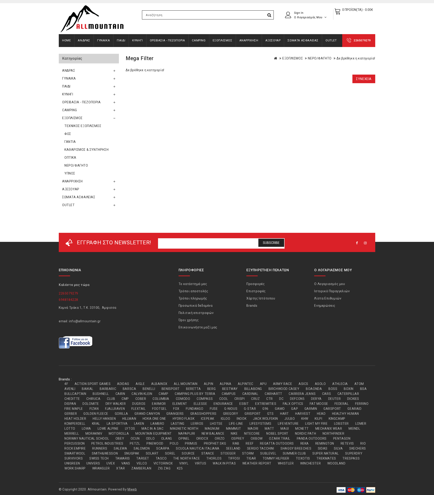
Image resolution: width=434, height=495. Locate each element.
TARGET (142, 458)
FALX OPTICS (293, 403)
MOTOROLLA (119, 433)
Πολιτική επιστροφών (196, 313)
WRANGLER (101, 468)
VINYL (183, 463)
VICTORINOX (163, 463)
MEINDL (354, 428)
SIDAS (323, 448)
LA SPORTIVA (117, 423)
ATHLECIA (340, 384)
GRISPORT (253, 413)
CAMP (163, 394)
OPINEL (184, 438)
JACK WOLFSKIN (265, 418)
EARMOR (159, 403)
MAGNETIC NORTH (184, 428)
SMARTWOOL (74, 453)
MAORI (253, 428)
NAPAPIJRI (186, 433)
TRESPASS (351, 458)
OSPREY (237, 438)
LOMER (360, 423)
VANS (125, 463)
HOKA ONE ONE (154, 418)
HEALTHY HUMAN (345, 413)
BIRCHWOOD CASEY (284, 389)
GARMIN (310, 408)
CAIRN (120, 394)
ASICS (303, 384)
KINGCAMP (337, 418)
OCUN (135, 438)
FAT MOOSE (319, 403)
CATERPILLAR (348, 394)
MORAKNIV (93, 433)
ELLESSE (200, 403)
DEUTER (334, 399)
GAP (294, 408)
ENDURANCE (223, 403)
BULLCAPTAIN (75, 394)
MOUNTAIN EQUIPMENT (153, 433)
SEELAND (233, 448)
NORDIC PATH (305, 433)
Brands (251, 305)
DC (281, 399)
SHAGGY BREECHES (296, 448)
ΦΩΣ (67, 134)
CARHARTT (273, 394)
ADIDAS (123, 384)
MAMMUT (233, 428)
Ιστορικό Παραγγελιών (332, 291)
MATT (269, 428)
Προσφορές (255, 284)
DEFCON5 (297, 399)
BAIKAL (87, 389)
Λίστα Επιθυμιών (327, 298)
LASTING (177, 423)
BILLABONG (253, 389)
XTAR (120, 468)
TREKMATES (326, 458)
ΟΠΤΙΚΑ (70, 157)
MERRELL (71, 433)
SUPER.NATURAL (325, 453)
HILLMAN (129, 418)
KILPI (318, 418)
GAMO (280, 408)
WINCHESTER (310, 463)
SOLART (152, 453)
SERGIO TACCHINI (260, 448)
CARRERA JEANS (302, 394)
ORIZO (220, 438)
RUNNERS (99, 448)
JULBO (289, 418)
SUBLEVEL (268, 453)
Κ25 (180, 468)
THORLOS (214, 458)
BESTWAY (230, 389)
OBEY (120, 438)
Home (66, 40)
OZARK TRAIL (279, 438)
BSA (363, 389)
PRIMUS (191, 443)
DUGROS (139, 403)
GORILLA (121, 413)
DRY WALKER (116, 403)
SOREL (170, 453)
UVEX (110, 463)
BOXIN (349, 389)
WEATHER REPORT (256, 463)
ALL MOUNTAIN (185, 384)
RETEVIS (347, 443)
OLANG (166, 438)
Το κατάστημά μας (193, 284)
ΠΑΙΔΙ (121, 40)
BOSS (332, 389)
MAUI (285, 428)
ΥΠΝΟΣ (69, 173)
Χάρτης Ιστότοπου (260, 298)
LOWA (86, 428)
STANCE (207, 453)
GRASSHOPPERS (203, 413)
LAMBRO (157, 423)
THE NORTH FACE (186, 458)
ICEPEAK (207, 418)
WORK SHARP (75, 468)
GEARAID (354, 408)
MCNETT (302, 428)
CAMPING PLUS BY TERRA (195, 394)
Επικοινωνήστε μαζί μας (198, 327)
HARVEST (302, 413)
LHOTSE (216, 423)
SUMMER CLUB (294, 453)
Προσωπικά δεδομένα (196, 305)
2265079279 (362, 40)
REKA (304, 443)
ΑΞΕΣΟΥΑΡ (273, 40)
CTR (269, 399)
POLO (174, 443)
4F (66, 384)
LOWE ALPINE (108, 428)
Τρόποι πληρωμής (193, 298)
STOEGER (228, 453)
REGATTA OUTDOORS (277, 443)
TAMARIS (122, 458)
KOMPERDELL (74, 423)
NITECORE (252, 433)
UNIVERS (93, 463)
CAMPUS (229, 394)
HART (284, 413)
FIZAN (94, 408)
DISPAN (70, 403)
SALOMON (142, 448)
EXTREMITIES (265, 403)
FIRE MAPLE (73, 408)
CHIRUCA (93, 399)
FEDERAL (342, 403)
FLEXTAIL (138, 408)
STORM (248, 453)
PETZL (135, 443)
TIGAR (251, 458)
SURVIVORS (73, 458)
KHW (304, 418)
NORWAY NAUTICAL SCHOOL (86, 438)
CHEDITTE (72, 399)
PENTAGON (342, 438)
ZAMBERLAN (141, 468)
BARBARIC (108, 389)
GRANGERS (175, 413)
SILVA (338, 448)
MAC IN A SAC (152, 428)
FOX (176, 408)
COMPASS (205, 399)
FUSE (214, 408)
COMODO (183, 399)
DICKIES (353, 399)
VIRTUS (200, 463)
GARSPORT (332, 408)
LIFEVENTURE (288, 423)
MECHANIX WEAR (328, 428)
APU (263, 384)
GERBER (70, 413)
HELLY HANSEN (104, 418)
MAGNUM (212, 428)
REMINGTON (324, 443)
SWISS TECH (99, 458)
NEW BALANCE (213, 433)
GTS (270, 413)
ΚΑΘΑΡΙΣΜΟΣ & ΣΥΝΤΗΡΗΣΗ (86, 149)
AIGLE (140, 384)
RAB (236, 443)
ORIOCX (202, 438)
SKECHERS (357, 448)
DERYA (316, 399)
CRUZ (255, 399)
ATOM (359, 384)
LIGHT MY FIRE (316, 423)
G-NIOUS (230, 408)
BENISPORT (170, 389)
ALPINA (225, 384)
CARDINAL (250, 394)
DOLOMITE (91, 403)
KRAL (96, 423)
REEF (249, 443)
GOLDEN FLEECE (95, 413)
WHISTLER (286, 463)
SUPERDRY (353, 453)
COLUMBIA (161, 399)
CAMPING (198, 40)
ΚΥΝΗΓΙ (137, 40)
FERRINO (361, 403)
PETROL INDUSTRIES (107, 443)
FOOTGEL (159, 408)
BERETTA (193, 389)
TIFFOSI (234, 458)
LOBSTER (341, 423)
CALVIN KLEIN (142, 394)
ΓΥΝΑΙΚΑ (103, 40)
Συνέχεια (364, 79)
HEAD (321, 413)
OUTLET (331, 40)
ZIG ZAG (164, 468)
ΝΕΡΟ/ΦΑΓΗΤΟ (76, 165)
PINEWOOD (154, 443)
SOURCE (188, 453)
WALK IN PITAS (224, 463)
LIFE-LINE (236, 423)
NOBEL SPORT (277, 433)
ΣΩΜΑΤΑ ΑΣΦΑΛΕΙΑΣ (303, 40)
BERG (211, 389)
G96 (265, 408)
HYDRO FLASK (184, 418)
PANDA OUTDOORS (312, 438)
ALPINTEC (245, 384)
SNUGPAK (131, 453)
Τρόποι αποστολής (193, 291)
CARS (326, 394)
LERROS (197, 423)
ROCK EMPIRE (75, 448)
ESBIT (244, 403)
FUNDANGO (194, 408)
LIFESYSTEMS (260, 423)
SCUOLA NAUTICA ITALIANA (197, 448)
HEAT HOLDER (75, 418)
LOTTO (69, 428)
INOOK (241, 418)
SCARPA (163, 448)
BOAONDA (314, 389)
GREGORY (230, 413)
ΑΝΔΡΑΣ (84, 40)
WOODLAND (336, 463)
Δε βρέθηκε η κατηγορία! (356, 58)
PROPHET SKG (215, 443)
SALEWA (120, 448)
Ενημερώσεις (324, 305)
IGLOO (225, 418)
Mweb (132, 489)
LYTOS (130, 428)
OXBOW (257, 438)
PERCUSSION (74, 443)
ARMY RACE (282, 384)
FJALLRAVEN (115, 408)
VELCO (142, 463)
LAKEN (139, 423)
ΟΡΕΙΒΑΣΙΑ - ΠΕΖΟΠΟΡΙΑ (167, 40)
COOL (223, 399)
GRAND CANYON (147, 413)
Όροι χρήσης (189, 320)
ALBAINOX (159, 384)
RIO (363, 443)
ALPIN (208, 384)
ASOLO (320, 384)
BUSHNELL (101, 394)
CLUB (111, 399)
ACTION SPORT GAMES (93, 384)
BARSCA (129, 389)
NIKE (234, 433)
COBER (140, 399)
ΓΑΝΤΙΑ (70, 142)
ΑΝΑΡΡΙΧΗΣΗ (248, 40)
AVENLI (69, 389)
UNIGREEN (72, 463)
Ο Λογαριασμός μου (329, 284)
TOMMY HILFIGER (276, 458)
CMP (125, 399)
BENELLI (149, 389)
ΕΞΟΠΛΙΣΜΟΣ (222, 40)
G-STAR (250, 408)
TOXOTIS (303, 458)
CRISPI (239, 399)
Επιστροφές (256, 291)
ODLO (150, 438)
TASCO (161, 458)
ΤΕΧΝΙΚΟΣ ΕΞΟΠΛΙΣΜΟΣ (82, 126)
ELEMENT (179, 403)
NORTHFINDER (333, 433)
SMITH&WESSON (105, 453)
